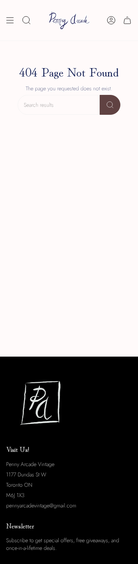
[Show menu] (10, 20)
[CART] (127, 20)
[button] (26, 20)
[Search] (110, 105)
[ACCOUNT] (111, 20)
